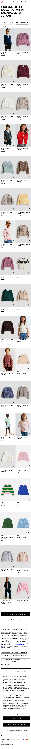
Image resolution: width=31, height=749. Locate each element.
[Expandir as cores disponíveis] (18, 151)
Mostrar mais (6, 664)
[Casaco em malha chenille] (7, 199)
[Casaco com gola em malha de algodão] (7, 588)
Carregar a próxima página (15, 614)
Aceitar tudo (17, 718)
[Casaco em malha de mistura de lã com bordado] (23, 556)
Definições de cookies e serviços (17, 730)
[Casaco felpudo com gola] (7, 556)
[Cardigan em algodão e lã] (23, 489)
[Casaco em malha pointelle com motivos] (23, 588)
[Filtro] (29, 26)
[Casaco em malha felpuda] (7, 103)
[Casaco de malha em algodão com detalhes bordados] (7, 359)
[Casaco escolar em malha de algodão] (7, 39)
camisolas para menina (18, 644)
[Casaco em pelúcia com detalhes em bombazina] (23, 295)
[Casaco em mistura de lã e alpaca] (23, 359)
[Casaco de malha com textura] (23, 167)
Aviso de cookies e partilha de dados (17, 714)
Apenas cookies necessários (16, 724)
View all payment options (7, 744)
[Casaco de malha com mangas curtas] (23, 263)
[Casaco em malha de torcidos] (23, 135)
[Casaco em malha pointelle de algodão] (23, 39)
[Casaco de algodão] (7, 489)
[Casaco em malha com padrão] (7, 231)
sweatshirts (4, 646)
